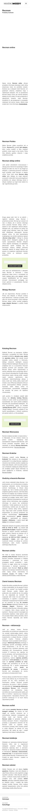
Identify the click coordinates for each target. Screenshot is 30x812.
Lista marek (20, 808)
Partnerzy (11, 810)
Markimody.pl (14, 808)
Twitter (20, 573)
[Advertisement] (15, 30)
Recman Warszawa (19, 447)
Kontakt (16, 810)
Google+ (11, 573)
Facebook (5, 573)
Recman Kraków (6, 472)
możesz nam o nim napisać (14, 276)
